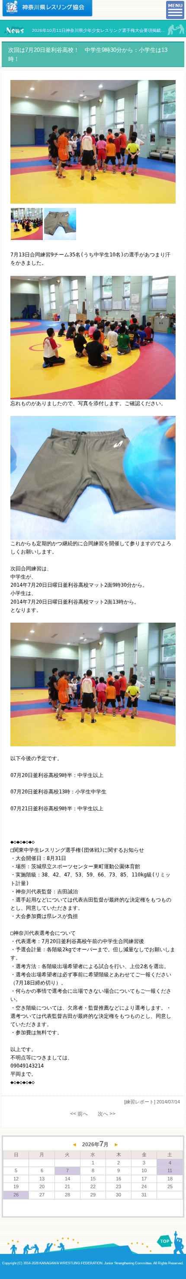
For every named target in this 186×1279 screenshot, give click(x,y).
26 (16, 1194)
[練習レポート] (139, 1101)
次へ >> (106, 1114)
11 (169, 1170)
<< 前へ (79, 1114)
